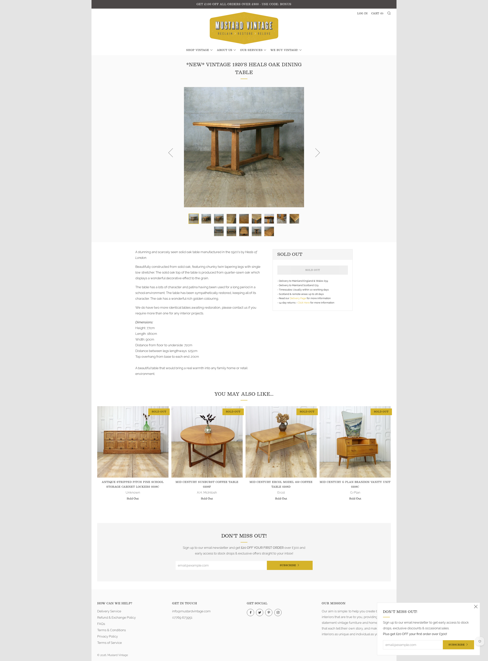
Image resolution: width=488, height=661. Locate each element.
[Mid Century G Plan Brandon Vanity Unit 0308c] (355, 442)
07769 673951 (182, 617)
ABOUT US (224, 50)
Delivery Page (298, 298)
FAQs (101, 624)
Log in (362, 13)
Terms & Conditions (111, 630)
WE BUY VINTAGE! (284, 50)
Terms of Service (109, 643)
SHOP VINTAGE (197, 50)
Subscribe (288, 565)
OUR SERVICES (251, 50)
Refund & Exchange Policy (116, 617)
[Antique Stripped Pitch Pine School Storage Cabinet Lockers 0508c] (133, 442)
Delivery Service (109, 611)
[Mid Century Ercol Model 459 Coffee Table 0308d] (281, 442)
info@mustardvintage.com (191, 611)
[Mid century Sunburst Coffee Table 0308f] (207, 442)
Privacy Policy (107, 636)
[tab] (194, 219)
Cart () (377, 13)
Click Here (304, 302)
